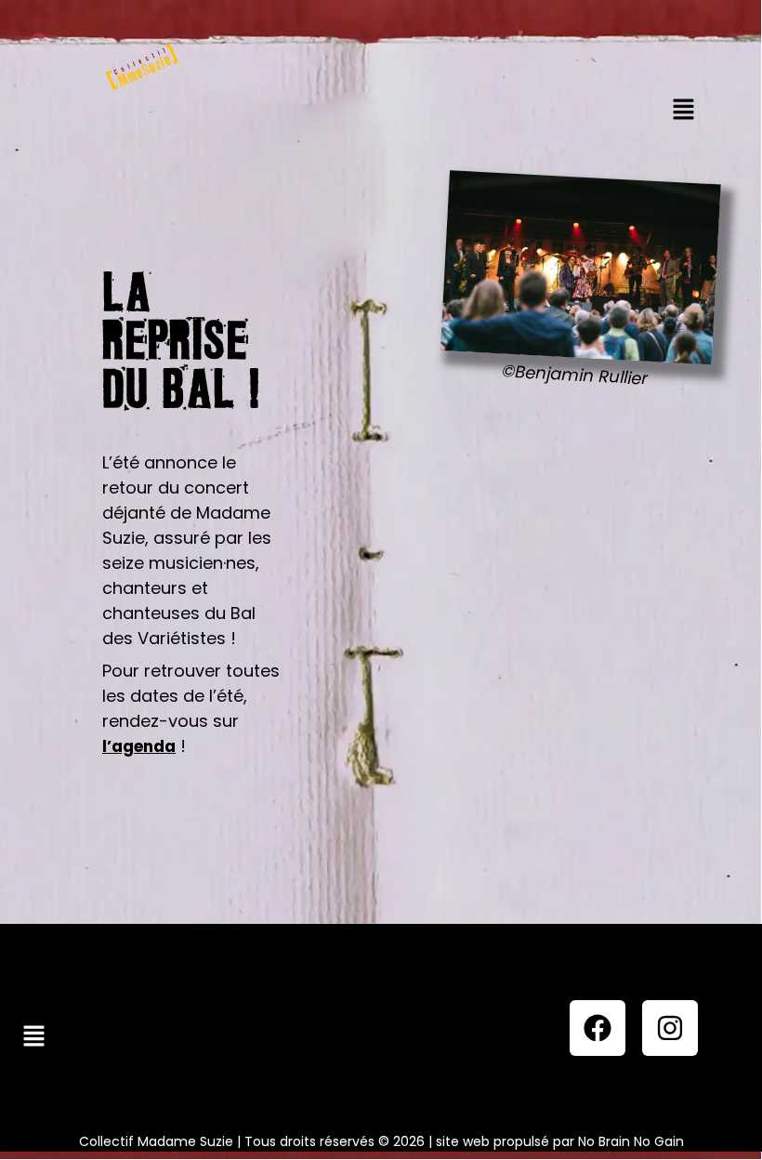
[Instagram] (670, 1028)
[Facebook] (597, 1028)
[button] (683, 110)
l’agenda (139, 746)
